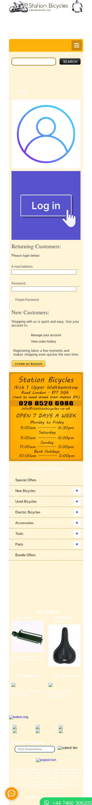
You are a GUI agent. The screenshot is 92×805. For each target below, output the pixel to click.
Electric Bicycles (27, 512)
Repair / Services (66, 775)
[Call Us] (46, 403)
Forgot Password (27, 300)
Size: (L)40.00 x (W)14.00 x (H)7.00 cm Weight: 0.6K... (27, 659)
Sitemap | (61, 787)
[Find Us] (46, 386)
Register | (37, 31)
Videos (36, 781)
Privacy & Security (24, 772)
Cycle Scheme (23, 778)
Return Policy (60, 772)
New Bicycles (25, 491)
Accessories (24, 523)
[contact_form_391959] (11, 793)
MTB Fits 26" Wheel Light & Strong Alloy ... (27, 693)
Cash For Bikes (43, 775)
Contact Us (36, 769)
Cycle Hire (52, 769)
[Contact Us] (46, 408)
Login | (21, 31)
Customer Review (42, 784)
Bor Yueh (24, 617)
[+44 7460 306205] (46, 793)
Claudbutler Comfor (63, 619)
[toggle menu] (77, 45)
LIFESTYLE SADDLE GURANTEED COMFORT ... (62, 694)
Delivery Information (46, 778)
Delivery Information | (63, 31)
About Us (44, 772)
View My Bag (63, 21)
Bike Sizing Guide (67, 784)
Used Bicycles (26, 501)
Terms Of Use (70, 769)
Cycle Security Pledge (39, 787)
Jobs (74, 772)
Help (47, 34)
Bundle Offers (25, 555)
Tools (19, 534)
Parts (19, 544)
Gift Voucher (19, 769)
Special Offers (26, 480)
